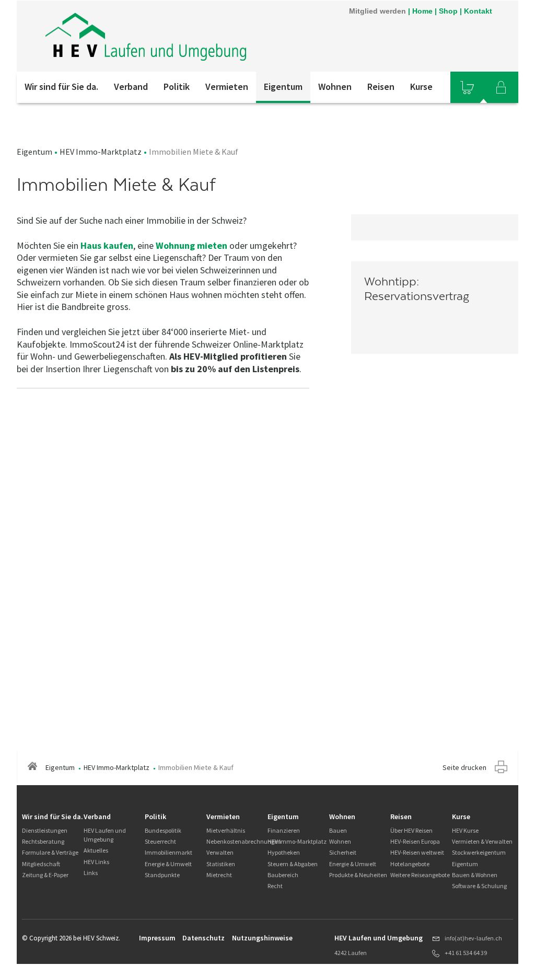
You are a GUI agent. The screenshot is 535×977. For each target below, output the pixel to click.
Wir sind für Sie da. (61, 87)
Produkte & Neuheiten (358, 875)
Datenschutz (203, 937)
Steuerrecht (160, 841)
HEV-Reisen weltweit (417, 852)
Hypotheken (284, 852)
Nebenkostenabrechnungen (243, 841)
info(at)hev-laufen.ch (473, 938)
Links (91, 873)
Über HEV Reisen (411, 830)
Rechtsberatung (43, 841)
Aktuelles (96, 850)
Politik (177, 87)
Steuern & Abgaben (293, 864)
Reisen (380, 87)
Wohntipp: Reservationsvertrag (416, 289)
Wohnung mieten (191, 245)
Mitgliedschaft (41, 864)
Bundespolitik (163, 830)
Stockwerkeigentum (479, 852)
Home (422, 11)
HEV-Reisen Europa (415, 841)
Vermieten (226, 87)
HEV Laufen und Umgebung (105, 834)
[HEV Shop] (467, 87)
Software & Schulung (479, 886)
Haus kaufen (106, 245)
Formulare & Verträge (50, 852)
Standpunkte (162, 875)
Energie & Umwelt (168, 864)
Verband (131, 87)
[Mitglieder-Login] (501, 87)
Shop (448, 11)
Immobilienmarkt (168, 852)
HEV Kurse (465, 830)
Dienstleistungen (44, 830)
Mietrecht (219, 875)
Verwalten (220, 852)
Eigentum (283, 87)
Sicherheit (342, 852)
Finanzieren (284, 830)
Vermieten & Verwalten (482, 841)
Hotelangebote (409, 864)
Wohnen (335, 87)
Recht (275, 886)
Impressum (157, 937)
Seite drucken (464, 767)
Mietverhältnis (225, 830)
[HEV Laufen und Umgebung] (148, 36)
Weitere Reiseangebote (420, 875)
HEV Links (96, 862)
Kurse (421, 87)
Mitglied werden (377, 11)
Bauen (338, 830)
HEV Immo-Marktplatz (101, 151)
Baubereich (283, 875)
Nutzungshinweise (262, 937)
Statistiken (220, 864)
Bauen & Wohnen (474, 875)
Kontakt (478, 11)
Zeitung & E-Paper (45, 875)
